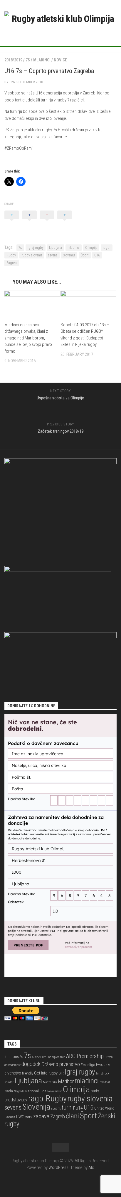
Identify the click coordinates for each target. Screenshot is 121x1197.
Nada (8, 1091)
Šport (85, 255)
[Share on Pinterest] (47, 221)
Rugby (11, 255)
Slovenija (69, 255)
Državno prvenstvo (60, 1064)
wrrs (28, 1117)
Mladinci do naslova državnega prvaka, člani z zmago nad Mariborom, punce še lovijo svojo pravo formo (28, 338)
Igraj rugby (35, 248)
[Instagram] (69, 38)
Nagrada (19, 1091)
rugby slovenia (31, 255)
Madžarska (50, 1082)
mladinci (74, 248)
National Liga (35, 1091)
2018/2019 (13, 60)
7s (28, 60)
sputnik (56, 1108)
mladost (105, 1082)
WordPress (58, 1167)
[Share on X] (11, 221)
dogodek (31, 1064)
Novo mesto (54, 1091)
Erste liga (88, 1065)
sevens (53, 255)
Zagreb (11, 263)
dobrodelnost (12, 1065)
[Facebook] (51, 38)
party (95, 1091)
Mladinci (42, 60)
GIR (61, 1073)
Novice (60, 60)
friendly (27, 1073)
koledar (9, 1082)
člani (72, 1116)
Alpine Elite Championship (48, 1057)
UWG (20, 1117)
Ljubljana (55, 248)
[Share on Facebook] (29, 221)
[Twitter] (60, 38)
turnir (68, 1107)
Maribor (66, 1081)
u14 (79, 1108)
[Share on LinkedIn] (64, 221)
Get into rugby (46, 1073)
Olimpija (91, 248)
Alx (91, 1167)
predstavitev (15, 1100)
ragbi (106, 248)
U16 (97, 255)
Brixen (109, 1057)
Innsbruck (102, 1073)
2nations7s (13, 1056)
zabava (41, 1116)
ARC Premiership (85, 1056)
